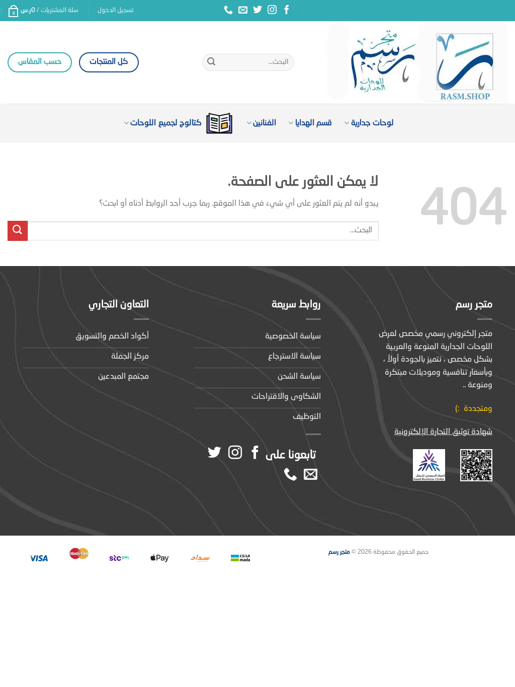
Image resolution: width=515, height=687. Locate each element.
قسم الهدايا (313, 123)
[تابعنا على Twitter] (257, 11)
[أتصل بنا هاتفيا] (228, 11)
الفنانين (264, 123)
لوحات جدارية (372, 123)
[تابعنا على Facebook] (286, 11)
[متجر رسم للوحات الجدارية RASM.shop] (408, 62)
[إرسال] (211, 62)
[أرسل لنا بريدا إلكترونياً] (242, 11)
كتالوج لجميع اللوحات (166, 123)
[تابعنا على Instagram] (272, 11)
